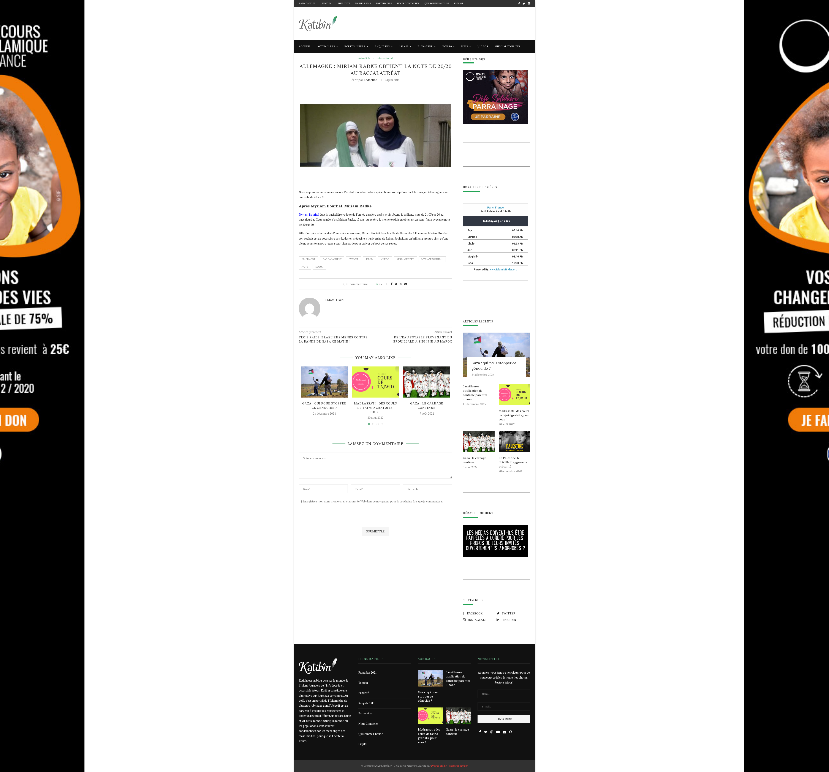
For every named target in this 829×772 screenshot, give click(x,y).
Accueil (305, 46)
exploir (354, 259)
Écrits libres (355, 46)
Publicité (344, 3)
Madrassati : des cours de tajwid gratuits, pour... (375, 407)
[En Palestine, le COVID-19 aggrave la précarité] (514, 441)
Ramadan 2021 (307, 3)
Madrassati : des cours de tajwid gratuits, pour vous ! (514, 415)
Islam (403, 46)
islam (369, 259)
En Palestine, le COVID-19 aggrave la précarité (513, 462)
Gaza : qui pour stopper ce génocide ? (324, 405)
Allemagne (308, 259)
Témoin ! (327, 3)
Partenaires (384, 3)
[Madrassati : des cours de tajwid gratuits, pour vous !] (375, 382)
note (305, 266)
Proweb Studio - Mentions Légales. (449, 765)
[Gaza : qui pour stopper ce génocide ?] (324, 382)
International (385, 58)
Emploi (458, 3)
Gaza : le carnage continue (426, 405)
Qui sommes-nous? (436, 3)
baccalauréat (332, 259)
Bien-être (425, 46)
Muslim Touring (507, 46)
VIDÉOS (483, 46)
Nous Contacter (408, 3)
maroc (385, 259)
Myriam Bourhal (309, 214)
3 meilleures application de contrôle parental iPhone (475, 392)
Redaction (370, 80)
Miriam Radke (405, 259)
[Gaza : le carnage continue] (426, 382)
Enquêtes (382, 46)
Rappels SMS (363, 3)
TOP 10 (447, 46)
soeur (319, 266)
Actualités (326, 46)
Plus (464, 46)
